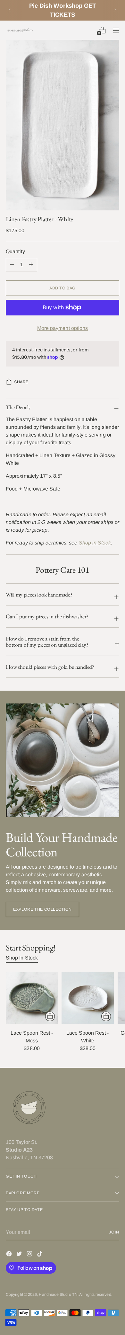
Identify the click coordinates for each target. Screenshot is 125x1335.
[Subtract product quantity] (31, 264)
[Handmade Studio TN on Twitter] (20, 1255)
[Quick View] (50, 1016)
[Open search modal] (88, 30)
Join (114, 1232)
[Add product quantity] (12, 264)
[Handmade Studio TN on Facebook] (9, 1255)
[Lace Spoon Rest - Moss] (32, 998)
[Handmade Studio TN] (20, 30)
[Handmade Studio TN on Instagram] (30, 1255)
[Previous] (10, 10)
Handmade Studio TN (58, 1294)
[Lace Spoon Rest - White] (87, 998)
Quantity (15, 251)
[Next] (115, 10)
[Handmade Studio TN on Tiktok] (40, 1255)
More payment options (62, 328)
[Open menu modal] (115, 30)
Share (21, 382)
